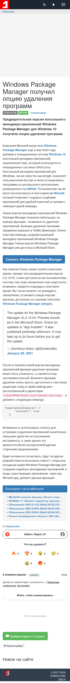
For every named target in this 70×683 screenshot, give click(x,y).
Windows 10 (57, 154)
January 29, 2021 (20, 353)
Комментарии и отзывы (27, 636)
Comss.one (12, 526)
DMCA (62, 679)
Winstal (59, 193)
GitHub (31, 189)
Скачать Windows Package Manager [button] (34, 259)
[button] (14, 646)
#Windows (8, 11)
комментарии (38, 112)
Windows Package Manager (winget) (27, 304)
